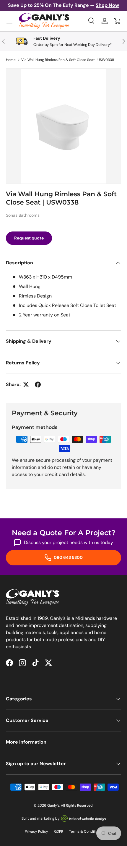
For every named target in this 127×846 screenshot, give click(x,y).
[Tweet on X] (26, 384)
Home (11, 59)
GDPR (58, 831)
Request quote (29, 238)
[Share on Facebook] (38, 384)
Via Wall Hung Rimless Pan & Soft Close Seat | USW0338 (67, 59)
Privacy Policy (36, 831)
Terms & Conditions (85, 831)
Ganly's (53, 805)
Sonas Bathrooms (23, 215)
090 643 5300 (68, 557)
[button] (117, 21)
